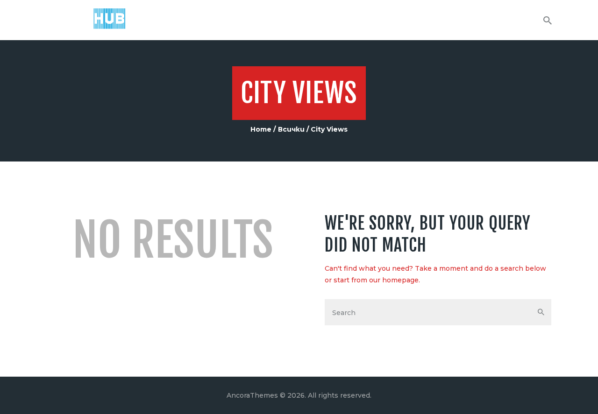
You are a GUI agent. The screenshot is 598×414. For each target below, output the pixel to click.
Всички (291, 129)
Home (260, 129)
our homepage (394, 280)
